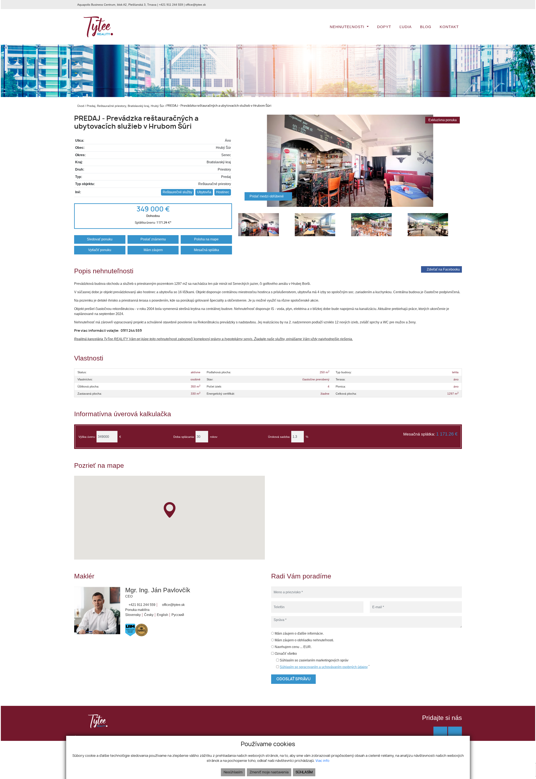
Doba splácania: (184, 436)
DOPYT (384, 27)
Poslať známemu (153, 239)
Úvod (80, 106)
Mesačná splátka (206, 250)
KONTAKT (449, 27)
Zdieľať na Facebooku (443, 269)
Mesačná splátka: (430, 434)
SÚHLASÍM (304, 772)
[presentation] (243, 161)
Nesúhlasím (233, 772)
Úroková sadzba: (279, 436)
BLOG (425, 27)
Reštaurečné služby (177, 192)
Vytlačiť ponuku (99, 250)
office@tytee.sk (196, 4)
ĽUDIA (405, 27)
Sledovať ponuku (99, 239)
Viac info (322, 760)
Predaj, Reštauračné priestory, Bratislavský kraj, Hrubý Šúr (126, 106)
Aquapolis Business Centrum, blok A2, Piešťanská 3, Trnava (116, 4)
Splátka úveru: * (153, 222)
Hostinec (222, 192)
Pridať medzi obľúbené (267, 196)
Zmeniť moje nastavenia (269, 772)
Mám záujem (153, 250)
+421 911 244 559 (171, 4)
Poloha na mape (206, 239)
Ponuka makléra (137, 610)
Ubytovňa (204, 192)
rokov (213, 436)
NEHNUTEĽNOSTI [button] (348, 27)
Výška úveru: (87, 436)
